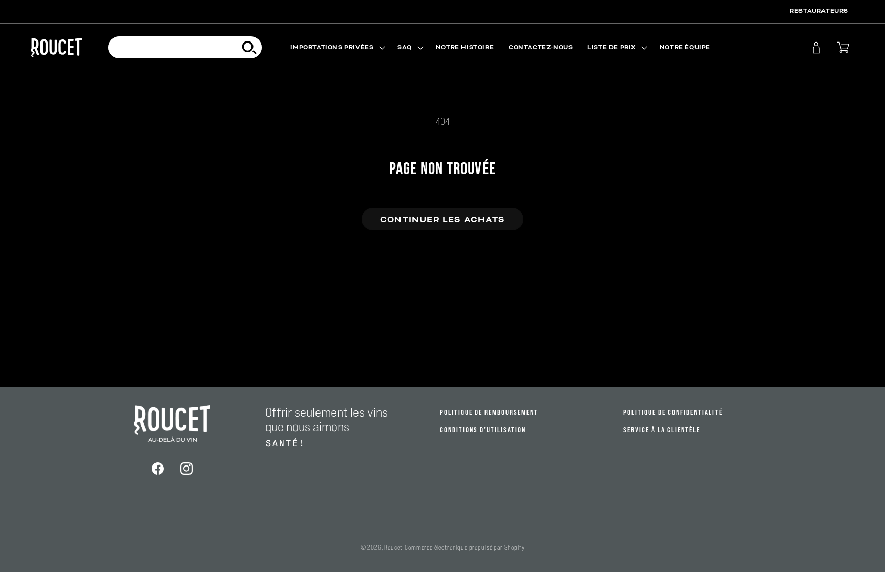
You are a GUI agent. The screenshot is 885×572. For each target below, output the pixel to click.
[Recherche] (249, 47)
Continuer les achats (442, 219)
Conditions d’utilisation (483, 430)
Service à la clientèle (661, 430)
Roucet (393, 548)
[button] (336, 47)
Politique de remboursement (489, 412)
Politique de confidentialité (673, 412)
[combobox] (185, 47)
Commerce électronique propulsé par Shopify (464, 548)
